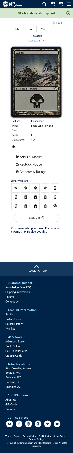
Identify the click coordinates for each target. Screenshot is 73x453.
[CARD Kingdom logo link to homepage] (11, 4)
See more (35, 217)
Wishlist (10, 328)
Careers (10, 409)
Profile (9, 314)
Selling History (14, 324)
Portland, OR (12, 382)
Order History (13, 319)
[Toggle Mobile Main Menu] (69, 4)
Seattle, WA (12, 372)
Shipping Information (17, 292)
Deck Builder (13, 346)
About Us (10, 399)
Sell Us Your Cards (16, 351)
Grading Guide (13, 355)
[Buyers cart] (53, 4)
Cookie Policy (45, 436)
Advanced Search (15, 341)
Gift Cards (11, 404)
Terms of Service (13, 436)
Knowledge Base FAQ (18, 287)
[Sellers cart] (61, 4)
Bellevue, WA (13, 377)
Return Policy (59, 436)
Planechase (37, 121)
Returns (9, 296)
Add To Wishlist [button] (31, 157)
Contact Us (12, 301)
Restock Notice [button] (30, 164)
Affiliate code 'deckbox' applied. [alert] (36, 13)
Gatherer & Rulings (33, 172)
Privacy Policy (29, 436)
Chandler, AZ (13, 387)
